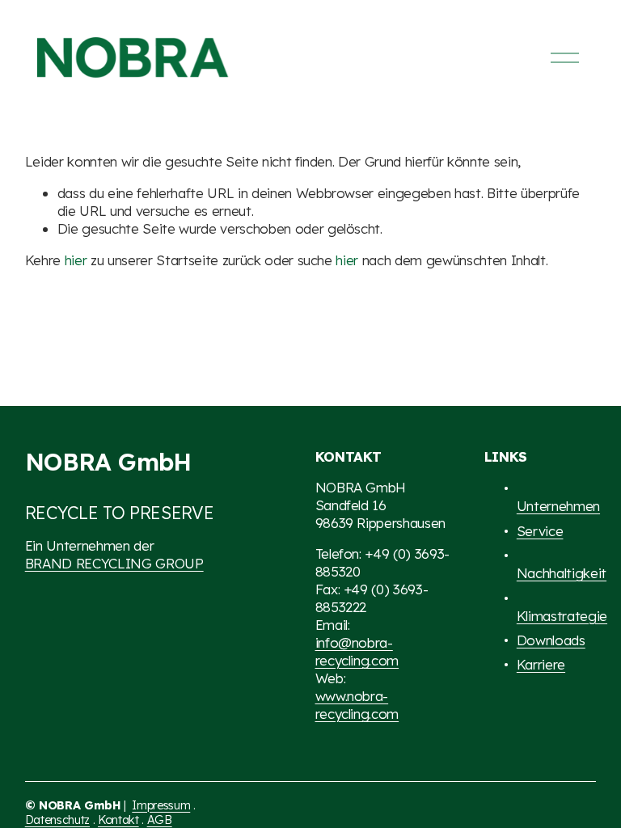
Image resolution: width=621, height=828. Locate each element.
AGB (159, 820)
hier (76, 259)
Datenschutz (57, 820)
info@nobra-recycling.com (357, 651)
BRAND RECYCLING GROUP (114, 563)
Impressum (161, 805)
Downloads (551, 640)
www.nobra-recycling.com (357, 704)
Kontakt (118, 820)
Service (540, 530)
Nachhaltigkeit (561, 572)
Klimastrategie (562, 615)
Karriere (541, 664)
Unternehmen (558, 505)
